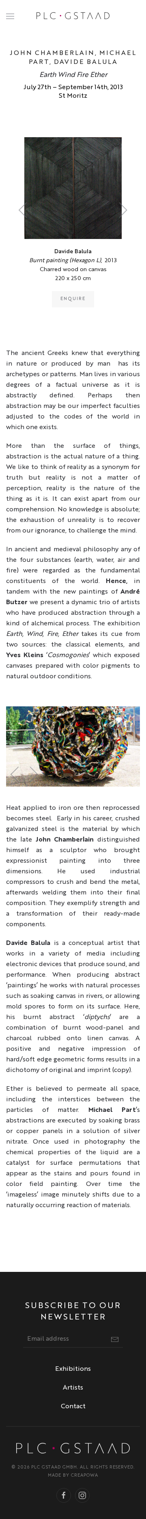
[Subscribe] (115, 1339)
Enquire (73, 299)
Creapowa (84, 1475)
